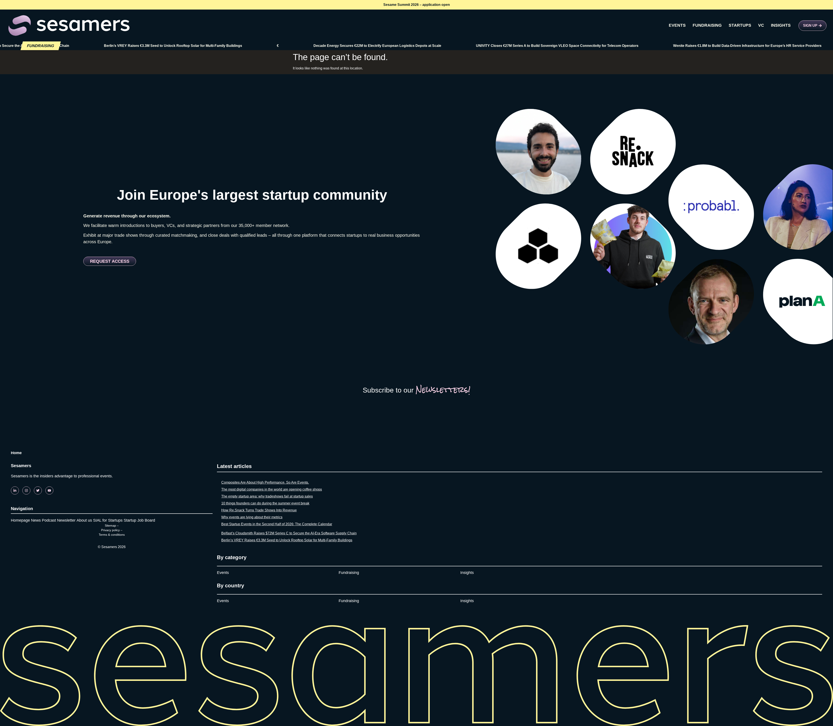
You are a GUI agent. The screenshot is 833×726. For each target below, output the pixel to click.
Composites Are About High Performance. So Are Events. (265, 482)
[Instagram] (26, 490)
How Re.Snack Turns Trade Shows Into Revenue (259, 510)
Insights (467, 572)
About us (84, 520)
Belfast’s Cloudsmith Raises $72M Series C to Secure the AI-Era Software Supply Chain (289, 533)
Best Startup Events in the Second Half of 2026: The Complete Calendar (276, 524)
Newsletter (66, 520)
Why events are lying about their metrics (251, 517)
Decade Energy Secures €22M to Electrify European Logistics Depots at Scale (345, 46)
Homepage (20, 520)
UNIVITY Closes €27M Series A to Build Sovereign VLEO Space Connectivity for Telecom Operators (525, 46)
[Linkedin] (15, 490)
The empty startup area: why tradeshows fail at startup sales (267, 496)
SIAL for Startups (108, 520)
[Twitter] (38, 490)
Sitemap (110, 525)
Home (16, 453)
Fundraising (349, 572)
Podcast (49, 520)
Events (223, 572)
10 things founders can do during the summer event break (265, 503)
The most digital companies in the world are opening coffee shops (271, 489)
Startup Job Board (139, 520)
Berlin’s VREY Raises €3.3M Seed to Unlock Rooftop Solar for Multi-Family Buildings (141, 46)
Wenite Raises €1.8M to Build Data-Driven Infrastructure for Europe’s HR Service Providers (715, 46)
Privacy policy (110, 530)
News (36, 520)
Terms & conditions (112, 534)
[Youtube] (49, 490)
